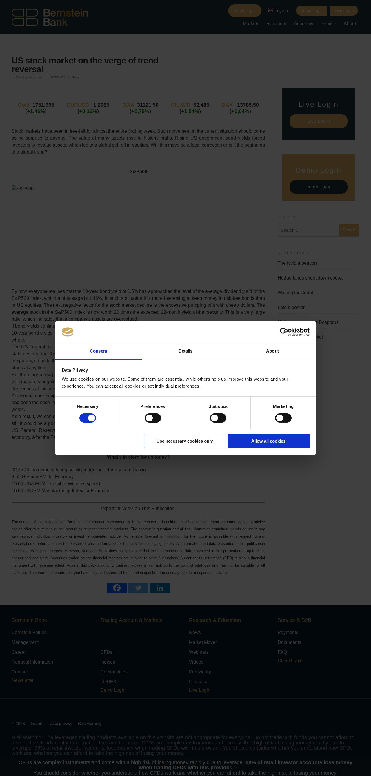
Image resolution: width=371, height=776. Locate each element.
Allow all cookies (268, 441)
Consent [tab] (98, 350)
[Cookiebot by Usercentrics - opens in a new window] (284, 332)
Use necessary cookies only (185, 441)
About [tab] (272, 350)
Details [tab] (186, 350)
